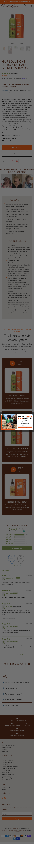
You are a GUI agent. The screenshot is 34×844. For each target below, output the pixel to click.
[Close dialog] (32, 414)
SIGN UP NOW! (25, 427)
